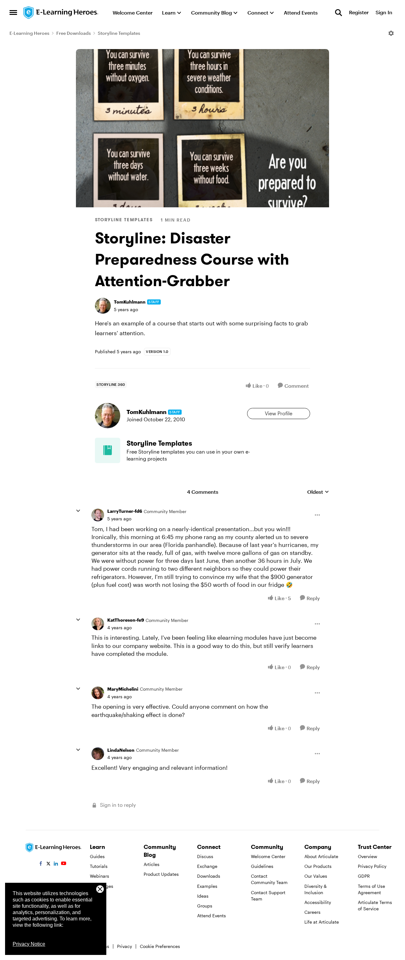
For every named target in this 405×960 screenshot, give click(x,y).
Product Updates (161, 874)
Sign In (384, 12)
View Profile (278, 413)
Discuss (205, 856)
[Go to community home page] (61, 12)
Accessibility (317, 902)
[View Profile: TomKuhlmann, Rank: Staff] (103, 306)
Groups (204, 905)
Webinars (99, 876)
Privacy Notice (29, 944)
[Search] (338, 12)
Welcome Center (268, 856)
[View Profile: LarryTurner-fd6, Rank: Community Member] (97, 515)
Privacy (124, 946)
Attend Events (211, 915)
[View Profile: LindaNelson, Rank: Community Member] (97, 753)
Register (359, 12)
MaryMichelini (122, 689)
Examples (207, 886)
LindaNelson (120, 750)
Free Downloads (73, 33)
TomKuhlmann (130, 301)
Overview (367, 856)
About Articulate (321, 856)
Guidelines (262, 866)
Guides (97, 856)
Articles (151, 864)
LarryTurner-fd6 (124, 511)
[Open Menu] (391, 33)
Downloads (208, 876)
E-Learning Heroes (29, 33)
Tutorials (99, 866)
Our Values (315, 876)
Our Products (318, 866)
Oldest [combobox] (318, 492)
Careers (312, 912)
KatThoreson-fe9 (125, 620)
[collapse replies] (78, 511)
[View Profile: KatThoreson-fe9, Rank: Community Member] (97, 624)
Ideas (203, 896)
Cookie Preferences (160, 946)
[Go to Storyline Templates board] (107, 450)
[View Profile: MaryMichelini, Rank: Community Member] (97, 693)
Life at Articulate (321, 922)
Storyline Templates (119, 33)
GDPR (364, 876)
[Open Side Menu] (13, 12)
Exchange (207, 866)
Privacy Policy (372, 866)
